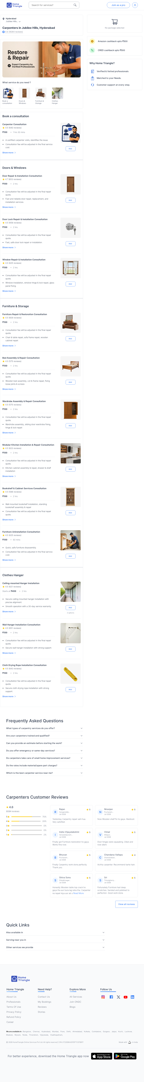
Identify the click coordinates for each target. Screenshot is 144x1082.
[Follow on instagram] (103, 997)
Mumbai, (55, 1031)
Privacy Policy (13, 1011)
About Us (11, 996)
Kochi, (121, 1031)
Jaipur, (114, 1031)
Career (10, 1022)
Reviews (42, 1006)
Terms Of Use (13, 1006)
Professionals (13, 1001)
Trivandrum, (34, 1035)
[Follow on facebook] (111, 997)
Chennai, (36, 1031)
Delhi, (69, 1031)
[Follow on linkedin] (132, 997)
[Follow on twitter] (118, 997)
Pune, (62, 1031)
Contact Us (44, 996)
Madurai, (10, 1035)
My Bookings (44, 1001)
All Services (76, 996)
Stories (41, 1011)
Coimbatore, (97, 1031)
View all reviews (126, 904)
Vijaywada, (44, 1035)
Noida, (25, 1035)
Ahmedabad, (78, 1031)
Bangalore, (27, 1031)
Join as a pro (118, 5)
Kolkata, (87, 1031)
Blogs (72, 1006)
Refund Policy (13, 1017)
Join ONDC (75, 1001)
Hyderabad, (46, 1031)
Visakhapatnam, (56, 1035)
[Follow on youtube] (125, 997)
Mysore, (18, 1035)
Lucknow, (128, 1031)
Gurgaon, (107, 1031)
